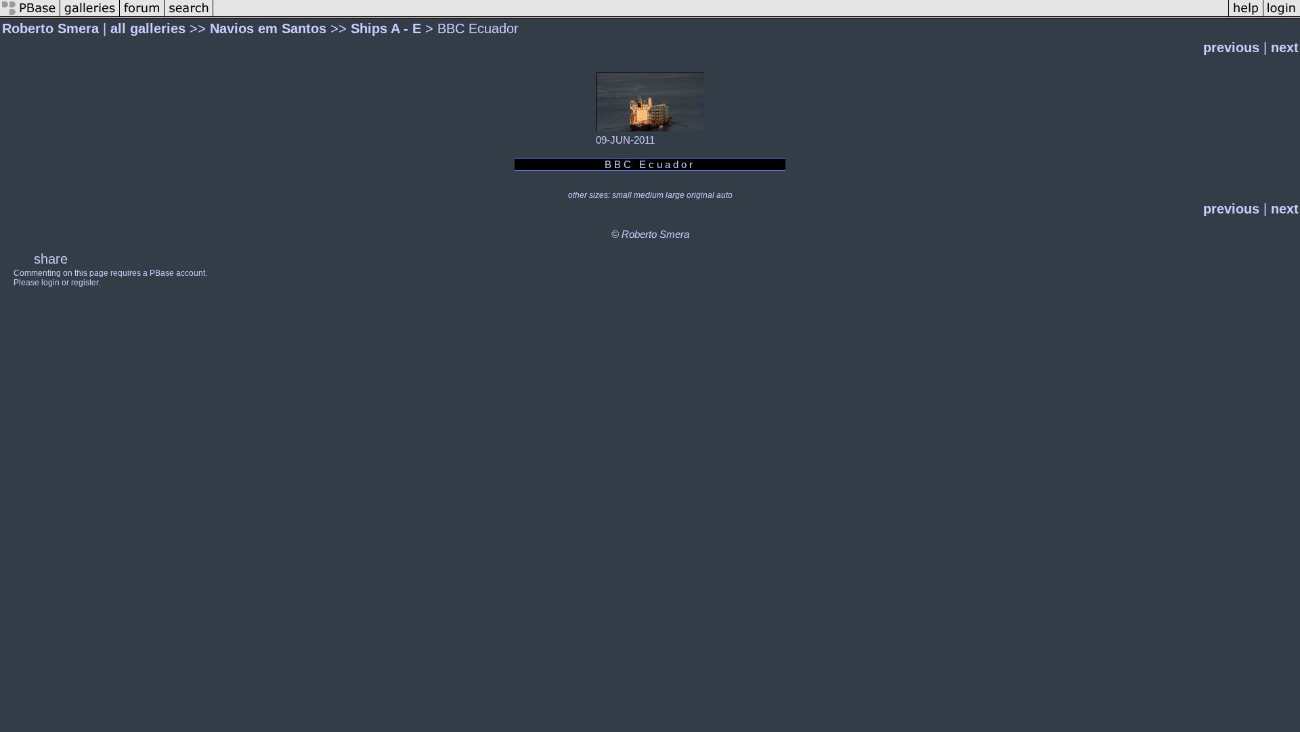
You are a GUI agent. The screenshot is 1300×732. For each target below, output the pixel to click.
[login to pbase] (1281, 14)
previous (1231, 47)
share (51, 258)
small (622, 195)
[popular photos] (720, 14)
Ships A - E (386, 28)
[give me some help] (1245, 14)
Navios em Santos (268, 28)
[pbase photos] (30, 14)
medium (649, 195)
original (700, 195)
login (50, 282)
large (675, 195)
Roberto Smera (50, 28)
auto (724, 195)
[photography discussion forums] (142, 14)
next (1285, 47)
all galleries (148, 28)
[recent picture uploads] (90, 14)
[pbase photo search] (189, 14)
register (84, 282)
